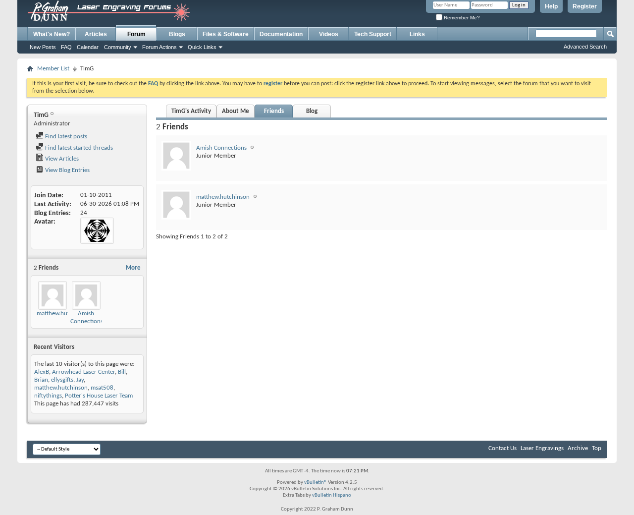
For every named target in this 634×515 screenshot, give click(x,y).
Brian (41, 380)
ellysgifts (62, 380)
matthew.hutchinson (63, 313)
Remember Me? (461, 17)
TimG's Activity (191, 111)
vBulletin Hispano (331, 495)
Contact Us (502, 448)
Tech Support (372, 34)
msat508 (102, 388)
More (133, 268)
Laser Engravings (542, 448)
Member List (53, 68)
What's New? (51, 34)
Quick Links (202, 47)
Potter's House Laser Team (99, 396)
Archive (578, 448)
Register (585, 6)
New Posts (43, 47)
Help (551, 6)
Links (417, 34)
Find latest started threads (78, 148)
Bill (122, 372)
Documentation (281, 34)
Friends (274, 111)
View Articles (61, 159)
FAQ (66, 47)
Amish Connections (221, 148)
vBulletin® (315, 482)
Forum (136, 34)
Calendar (88, 47)
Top (596, 448)
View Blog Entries (67, 170)
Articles (96, 34)
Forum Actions (159, 47)
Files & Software (226, 34)
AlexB (41, 372)
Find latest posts (65, 136)
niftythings (48, 396)
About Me (235, 111)
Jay (80, 380)
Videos (328, 34)
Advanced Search (585, 47)
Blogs (177, 34)
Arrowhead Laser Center (83, 372)
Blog (311, 111)
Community (117, 47)
